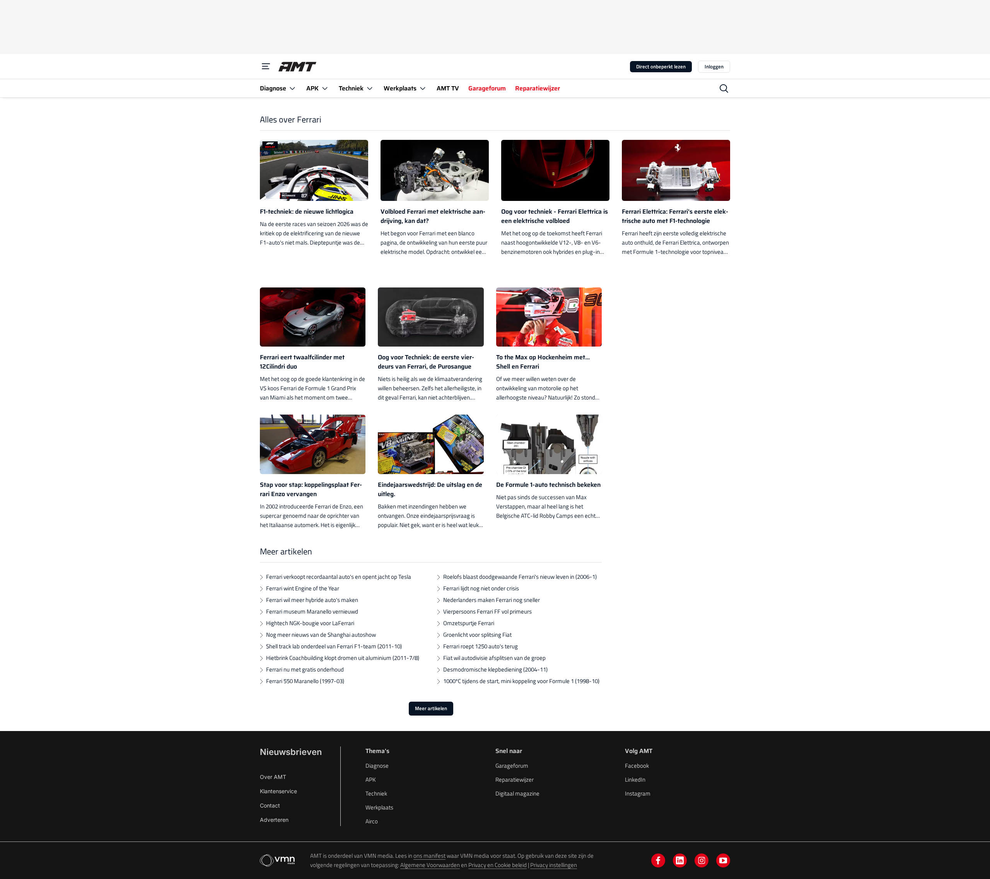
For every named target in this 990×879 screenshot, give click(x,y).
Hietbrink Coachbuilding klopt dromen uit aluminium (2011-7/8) (342, 657)
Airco (371, 821)
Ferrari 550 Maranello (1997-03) (305, 681)
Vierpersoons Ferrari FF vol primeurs (487, 611)
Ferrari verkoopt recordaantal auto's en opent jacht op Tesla (338, 576)
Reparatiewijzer (514, 779)
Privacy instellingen (553, 864)
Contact (270, 805)
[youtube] (723, 860)
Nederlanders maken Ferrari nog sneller (491, 599)
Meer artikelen (431, 708)
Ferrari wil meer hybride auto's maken (312, 599)
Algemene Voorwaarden (430, 864)
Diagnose (377, 765)
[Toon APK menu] (324, 88)
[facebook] (658, 860)
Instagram (637, 793)
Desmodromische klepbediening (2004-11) (495, 669)
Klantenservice (278, 791)
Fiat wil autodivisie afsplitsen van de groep (494, 657)
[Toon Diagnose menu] (292, 88)
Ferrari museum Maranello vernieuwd (312, 611)
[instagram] (701, 860)
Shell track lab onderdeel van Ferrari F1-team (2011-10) (334, 646)
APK (370, 779)
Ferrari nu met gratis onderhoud (305, 669)
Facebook (637, 765)
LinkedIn (635, 779)
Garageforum (511, 765)
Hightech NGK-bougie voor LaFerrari (310, 623)
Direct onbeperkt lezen (661, 66)
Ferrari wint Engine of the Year (302, 588)
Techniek (376, 793)
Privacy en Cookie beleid (497, 864)
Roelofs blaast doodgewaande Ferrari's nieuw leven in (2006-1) (520, 576)
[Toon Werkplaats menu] (422, 88)
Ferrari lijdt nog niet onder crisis (481, 588)
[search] (724, 88)
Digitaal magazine (517, 793)
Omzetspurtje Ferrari (468, 623)
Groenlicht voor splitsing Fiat (477, 634)
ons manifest (429, 855)
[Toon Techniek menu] (369, 88)
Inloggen (714, 66)
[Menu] (266, 66)
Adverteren (274, 819)
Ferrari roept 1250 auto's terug (480, 646)
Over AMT (273, 777)
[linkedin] (680, 860)
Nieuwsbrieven (291, 752)
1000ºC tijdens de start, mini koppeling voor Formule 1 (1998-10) (521, 681)
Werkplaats (379, 807)
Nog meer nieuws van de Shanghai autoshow (321, 634)
